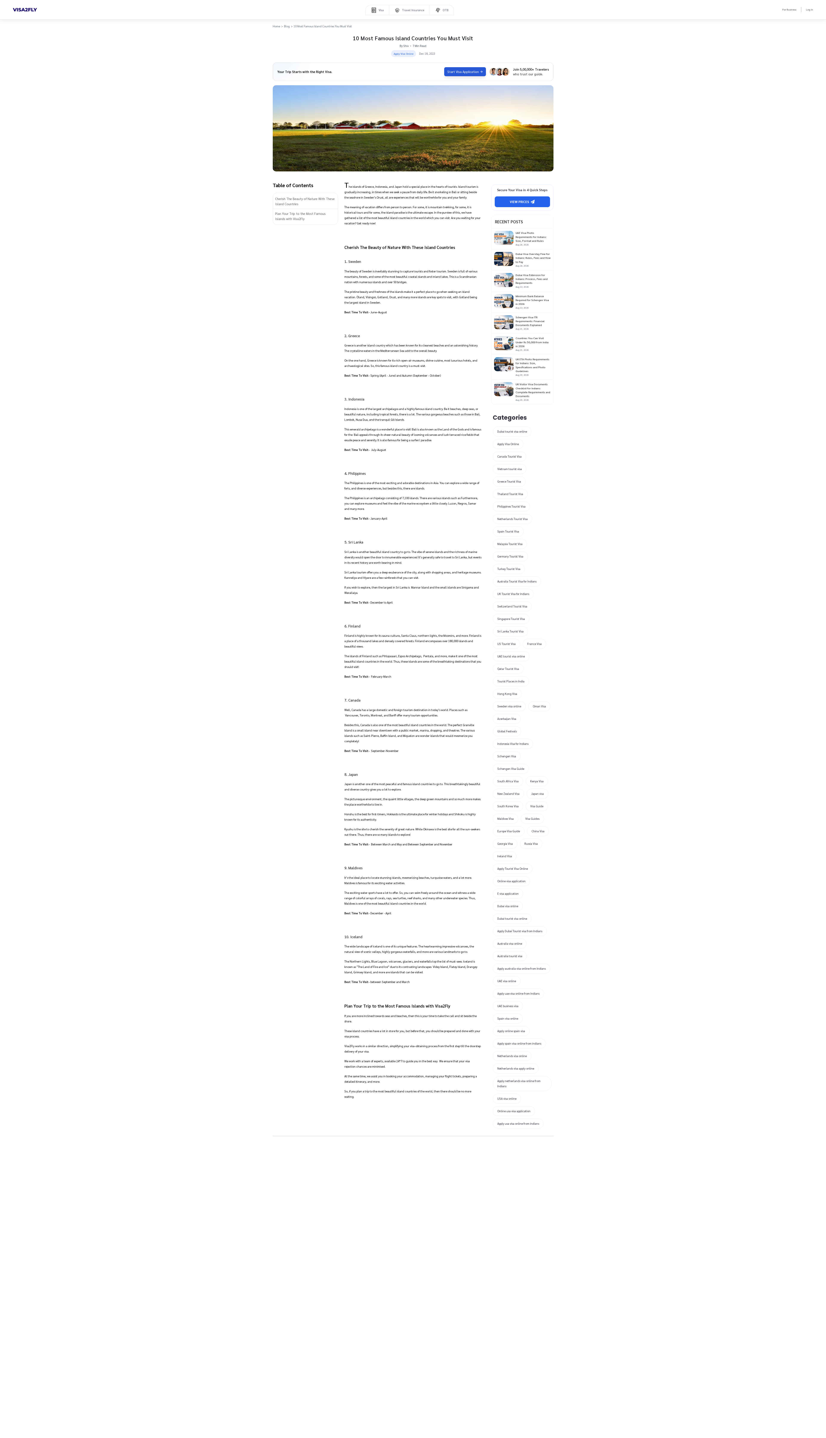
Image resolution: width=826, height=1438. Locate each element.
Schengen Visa (506, 756)
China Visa (538, 831)
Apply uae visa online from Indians (518, 993)
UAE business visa (507, 1006)
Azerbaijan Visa (506, 719)
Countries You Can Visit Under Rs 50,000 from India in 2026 (532, 342)
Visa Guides (532, 818)
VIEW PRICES (519, 202)
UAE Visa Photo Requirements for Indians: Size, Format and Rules (531, 236)
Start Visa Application (463, 72)
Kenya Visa (537, 781)
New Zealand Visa (508, 793)
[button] (305, 201)
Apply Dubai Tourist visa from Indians (519, 931)
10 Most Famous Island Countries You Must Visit (323, 26)
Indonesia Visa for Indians (513, 743)
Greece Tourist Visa (509, 481)
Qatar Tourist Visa (508, 669)
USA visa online (506, 1098)
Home (276, 26)
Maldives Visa (505, 818)
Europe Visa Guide (508, 831)
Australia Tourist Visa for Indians (516, 581)
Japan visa (537, 793)
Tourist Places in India (510, 681)
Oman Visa (539, 706)
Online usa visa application (513, 1111)
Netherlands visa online (512, 1056)
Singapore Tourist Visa (511, 619)
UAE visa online (506, 981)
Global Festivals (507, 731)
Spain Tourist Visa (508, 531)
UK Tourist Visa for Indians (513, 594)
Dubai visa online (507, 906)
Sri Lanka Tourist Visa (510, 631)
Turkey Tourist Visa (508, 569)
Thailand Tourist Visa (510, 494)
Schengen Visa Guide (510, 768)
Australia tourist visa (509, 956)
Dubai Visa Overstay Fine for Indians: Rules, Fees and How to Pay (533, 257)
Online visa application (511, 881)
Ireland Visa (504, 856)
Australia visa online (509, 943)
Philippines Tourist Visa (511, 506)
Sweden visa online (509, 706)
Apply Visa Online (508, 444)
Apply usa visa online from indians (518, 1123)
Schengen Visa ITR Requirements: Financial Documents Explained (530, 321)
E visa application (508, 893)
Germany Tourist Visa (510, 556)
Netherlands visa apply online (515, 1068)
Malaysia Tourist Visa (509, 544)
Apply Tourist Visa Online (512, 868)
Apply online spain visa (511, 1031)
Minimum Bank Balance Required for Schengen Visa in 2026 (532, 300)
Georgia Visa (505, 843)
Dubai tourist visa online (512, 431)
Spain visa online (507, 1018)
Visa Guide (536, 806)
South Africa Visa (508, 781)
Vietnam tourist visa (509, 469)
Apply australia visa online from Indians (521, 968)
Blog (287, 26)
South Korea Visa (508, 806)
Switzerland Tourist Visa (512, 606)
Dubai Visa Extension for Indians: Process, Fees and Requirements (532, 278)
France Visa (534, 644)
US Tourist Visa (506, 644)
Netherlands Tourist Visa (512, 519)
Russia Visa (531, 843)
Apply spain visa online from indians (519, 1043)
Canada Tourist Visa (509, 456)
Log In (809, 9)
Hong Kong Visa (507, 694)
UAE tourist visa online (511, 656)
